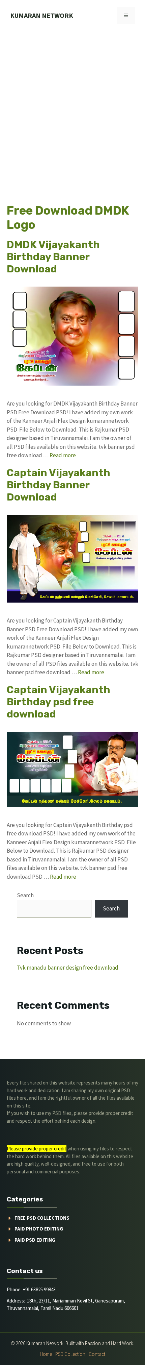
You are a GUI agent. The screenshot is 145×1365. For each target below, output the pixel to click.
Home (46, 1354)
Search (25, 895)
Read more (63, 455)
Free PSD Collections (41, 1218)
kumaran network (41, 15)
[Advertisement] (72, 107)
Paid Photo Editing (38, 1228)
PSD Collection (70, 1354)
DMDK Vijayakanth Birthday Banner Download (53, 257)
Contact (97, 1354)
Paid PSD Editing (34, 1240)
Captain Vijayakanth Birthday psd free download (58, 702)
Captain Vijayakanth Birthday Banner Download (58, 485)
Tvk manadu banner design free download (67, 967)
